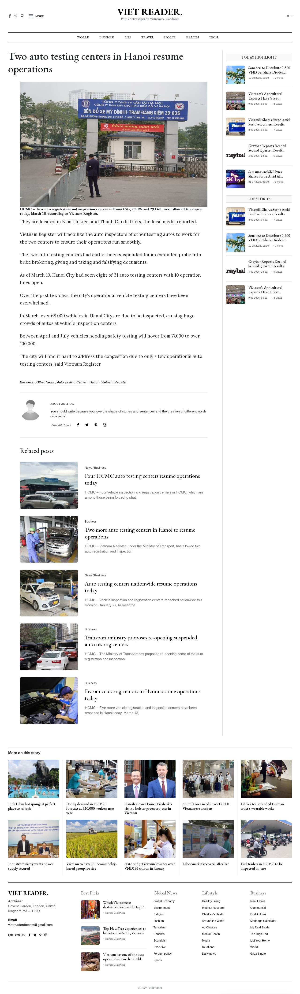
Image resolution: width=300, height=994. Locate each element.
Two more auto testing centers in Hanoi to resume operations (140, 533)
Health (192, 37)
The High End (259, 934)
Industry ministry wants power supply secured (30, 866)
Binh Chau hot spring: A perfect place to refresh (31, 806)
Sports (170, 37)
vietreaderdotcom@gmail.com (30, 925)
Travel (147, 37)
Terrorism (159, 927)
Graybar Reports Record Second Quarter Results (267, 148)
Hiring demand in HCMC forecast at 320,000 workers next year (90, 808)
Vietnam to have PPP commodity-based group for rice (91, 866)
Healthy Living (211, 901)
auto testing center (71, 382)
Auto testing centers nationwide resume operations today (141, 587)
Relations (208, 947)
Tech (213, 37)
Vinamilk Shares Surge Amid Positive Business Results (269, 122)
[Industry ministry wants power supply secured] (33, 839)
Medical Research (213, 907)
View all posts (60, 425)
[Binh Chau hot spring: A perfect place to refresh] (33, 779)
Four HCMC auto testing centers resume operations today (142, 479)
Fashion (159, 921)
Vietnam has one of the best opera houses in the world (123, 956)
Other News (45, 382)
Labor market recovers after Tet (206, 863)
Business (107, 37)
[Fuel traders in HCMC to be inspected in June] (266, 839)
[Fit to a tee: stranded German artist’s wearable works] (266, 779)
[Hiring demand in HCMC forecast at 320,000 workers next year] (91, 779)
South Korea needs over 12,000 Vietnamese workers (206, 806)
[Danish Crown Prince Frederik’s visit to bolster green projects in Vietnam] (150, 779)
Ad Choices (209, 927)
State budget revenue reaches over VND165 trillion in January (149, 866)
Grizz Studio (258, 953)
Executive (160, 947)
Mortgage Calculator (263, 921)
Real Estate (257, 901)
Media (206, 940)
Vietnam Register (114, 382)
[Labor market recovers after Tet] (208, 839)
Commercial (258, 907)
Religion (159, 914)
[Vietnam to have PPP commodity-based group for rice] (91, 839)
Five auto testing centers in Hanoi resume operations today (143, 695)
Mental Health (211, 934)
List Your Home (260, 940)
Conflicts (159, 934)
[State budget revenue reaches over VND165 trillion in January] (150, 839)
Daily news (209, 953)
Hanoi (94, 382)
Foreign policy (163, 953)
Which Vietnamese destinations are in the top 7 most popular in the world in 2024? (124, 909)
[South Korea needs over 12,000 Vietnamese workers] (208, 779)
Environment (162, 907)
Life (128, 37)
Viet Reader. (150, 12)
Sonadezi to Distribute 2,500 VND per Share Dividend (269, 70)
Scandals (159, 940)
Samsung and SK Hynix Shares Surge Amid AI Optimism (265, 176)
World (83, 37)
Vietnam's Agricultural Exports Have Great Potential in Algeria (265, 98)
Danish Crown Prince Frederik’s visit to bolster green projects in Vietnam (148, 808)
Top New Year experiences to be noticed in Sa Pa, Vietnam (124, 930)
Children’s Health (213, 914)
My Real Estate (260, 927)
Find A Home (258, 914)
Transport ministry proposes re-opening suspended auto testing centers (141, 641)
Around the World (213, 921)
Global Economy (164, 901)
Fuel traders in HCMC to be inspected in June (262, 866)
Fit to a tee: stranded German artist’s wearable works (262, 806)
